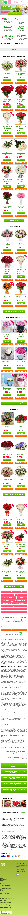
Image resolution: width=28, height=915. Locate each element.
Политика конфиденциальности (7, 898)
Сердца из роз (21, 594)
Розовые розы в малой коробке (21, 362)
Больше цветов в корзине (14, 494)
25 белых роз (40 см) (21, 153)
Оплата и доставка (4, 886)
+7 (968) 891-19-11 (20, 632)
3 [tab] (16, 13)
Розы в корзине (7, 594)
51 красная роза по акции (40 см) (7, 100)
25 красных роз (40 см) (21, 127)
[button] (17, 71)
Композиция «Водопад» (21, 453)
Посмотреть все (4, 857)
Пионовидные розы (20, 600)
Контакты (2, 892)
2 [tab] (15, 13)
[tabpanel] (14, 9)
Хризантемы (6, 600)
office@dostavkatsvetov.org (21, 865)
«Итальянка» (7, 73)
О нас (1, 890)
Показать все (18, 798)
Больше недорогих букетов (14, 311)
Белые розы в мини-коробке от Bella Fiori (7, 389)
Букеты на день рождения (14, 606)
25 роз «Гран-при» (21, 100)
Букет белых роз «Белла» (7, 153)
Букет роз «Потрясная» (21, 206)
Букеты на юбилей (14, 609)
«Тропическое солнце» (7, 297)
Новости (2, 883)
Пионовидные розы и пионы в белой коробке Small (21, 390)
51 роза (13, 591)
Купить (7, 80)
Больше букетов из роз (14, 586)
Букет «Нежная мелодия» (21, 73)
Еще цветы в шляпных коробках (14, 403)
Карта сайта (3, 900)
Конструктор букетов (4, 893)
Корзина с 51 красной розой (7, 453)
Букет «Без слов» (7, 270)
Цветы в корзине (20, 603)
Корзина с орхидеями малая (7, 428)
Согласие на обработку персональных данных (10, 896)
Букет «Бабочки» (7, 243)
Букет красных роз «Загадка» (7, 518)
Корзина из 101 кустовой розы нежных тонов (7, 481)
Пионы (22, 597)
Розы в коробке (8, 597)
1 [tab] (13, 13)
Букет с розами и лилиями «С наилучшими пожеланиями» (7, 182)
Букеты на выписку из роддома (14, 611)
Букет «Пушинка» (20, 243)
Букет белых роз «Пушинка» (7, 127)
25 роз (4, 591)
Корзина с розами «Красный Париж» (21, 429)
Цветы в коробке (7, 603)
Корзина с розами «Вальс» (21, 480)
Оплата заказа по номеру (5, 888)
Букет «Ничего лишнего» (7, 206)
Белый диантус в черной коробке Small (7, 362)
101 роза (23, 591)
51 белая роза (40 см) (20, 180)
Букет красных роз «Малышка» (21, 545)
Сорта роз (2, 889)
